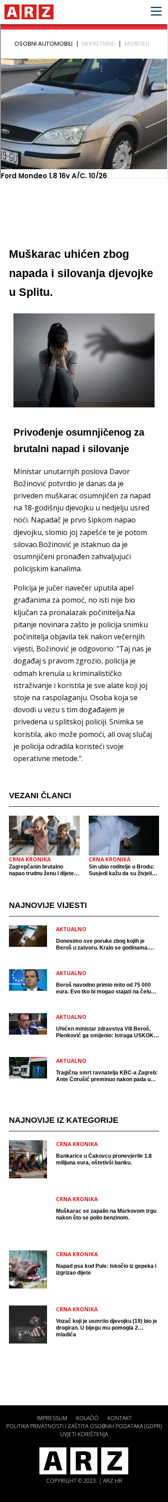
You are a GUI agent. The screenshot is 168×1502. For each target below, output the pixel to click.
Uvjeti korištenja (84, 1434)
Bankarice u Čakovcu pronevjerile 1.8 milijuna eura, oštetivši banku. (104, 1159)
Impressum (52, 1418)
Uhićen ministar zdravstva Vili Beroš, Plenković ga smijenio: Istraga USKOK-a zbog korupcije (107, 1032)
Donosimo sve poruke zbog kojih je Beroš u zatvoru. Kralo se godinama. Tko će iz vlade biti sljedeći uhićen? (102, 944)
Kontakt (120, 1418)
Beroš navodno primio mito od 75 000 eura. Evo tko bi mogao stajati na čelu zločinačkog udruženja (103, 988)
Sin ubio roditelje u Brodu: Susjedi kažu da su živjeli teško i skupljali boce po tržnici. (121, 870)
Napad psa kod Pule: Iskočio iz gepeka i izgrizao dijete (106, 1269)
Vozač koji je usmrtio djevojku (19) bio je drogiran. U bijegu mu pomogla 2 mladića (106, 1328)
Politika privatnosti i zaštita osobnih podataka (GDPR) (84, 1426)
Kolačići (87, 1418)
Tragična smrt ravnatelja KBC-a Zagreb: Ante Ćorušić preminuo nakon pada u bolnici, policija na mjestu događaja (107, 1076)
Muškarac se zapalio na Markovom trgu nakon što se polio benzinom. (106, 1214)
